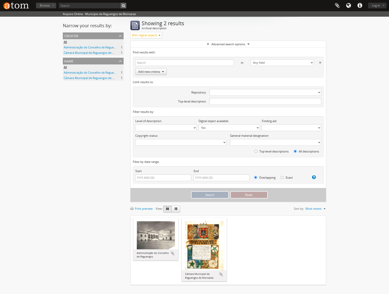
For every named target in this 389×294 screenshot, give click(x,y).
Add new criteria (149, 72)
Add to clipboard (172, 253)
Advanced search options (228, 44)
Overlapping (267, 177)
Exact (289, 177)
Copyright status (146, 136)
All (65, 42)
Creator (71, 35)
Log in (376, 5)
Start (138, 171)
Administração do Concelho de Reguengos (92, 47)
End (196, 171)
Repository (198, 92)
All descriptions (308, 151)
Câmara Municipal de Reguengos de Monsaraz (94, 53)
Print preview (143, 209)
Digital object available (213, 121)
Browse (45, 5)
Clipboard (337, 5)
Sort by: (299, 209)
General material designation (249, 136)
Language (348, 5)
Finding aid (269, 121)
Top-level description (192, 101)
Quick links (359, 5)
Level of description (148, 121)
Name (68, 61)
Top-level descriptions (274, 151)
